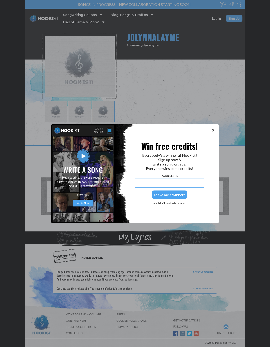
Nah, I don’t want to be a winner (170, 203)
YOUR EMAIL (169, 175)
